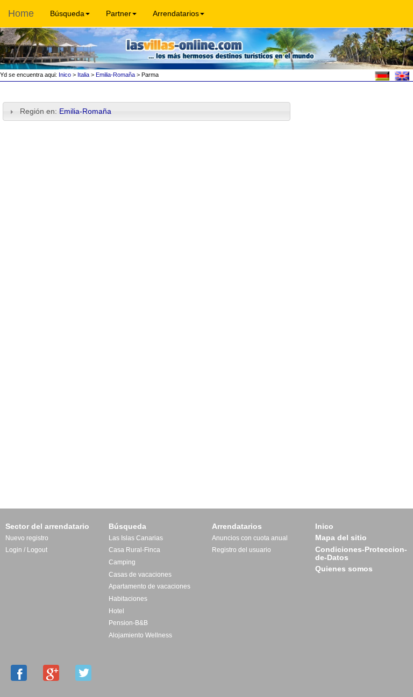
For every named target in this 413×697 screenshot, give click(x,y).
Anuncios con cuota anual (250, 538)
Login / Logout (26, 550)
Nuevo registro (26, 538)
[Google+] (51, 673)
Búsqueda (67, 13)
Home (21, 13)
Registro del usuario (241, 550)
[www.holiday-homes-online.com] (402, 75)
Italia (83, 74)
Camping (122, 562)
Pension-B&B (128, 623)
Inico (64, 74)
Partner (118, 13)
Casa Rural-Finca (134, 550)
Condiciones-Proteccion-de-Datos (361, 553)
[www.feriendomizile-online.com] (382, 75)
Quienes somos (344, 568)
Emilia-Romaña (115, 74)
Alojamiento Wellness (140, 635)
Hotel (116, 611)
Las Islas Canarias (136, 538)
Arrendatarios (176, 13)
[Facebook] (19, 673)
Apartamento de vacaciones (149, 586)
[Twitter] (83, 673)
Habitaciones (128, 598)
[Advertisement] (355, 119)
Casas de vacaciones (140, 574)
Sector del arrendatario (47, 526)
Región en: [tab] (66, 111)
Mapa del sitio (341, 537)
